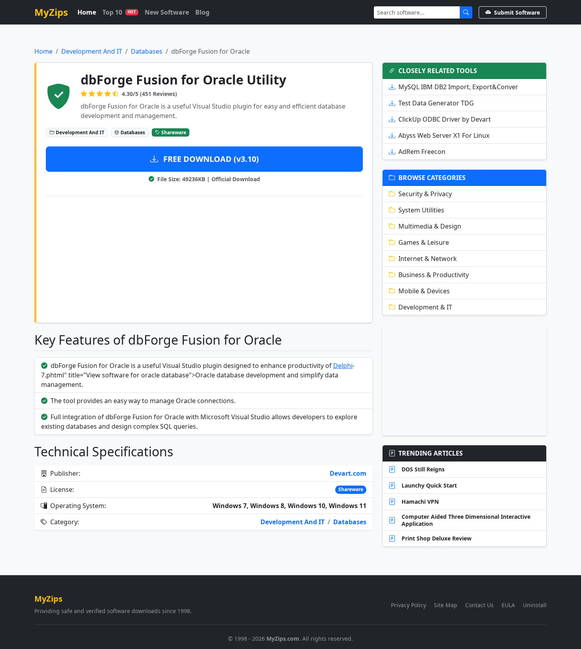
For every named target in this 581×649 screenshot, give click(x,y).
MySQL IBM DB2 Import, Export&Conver (458, 87)
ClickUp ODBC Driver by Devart (444, 119)
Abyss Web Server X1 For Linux (443, 135)
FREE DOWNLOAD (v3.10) (210, 159)
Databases (146, 51)
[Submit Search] (466, 12)
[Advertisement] (204, 258)
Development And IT (91, 51)
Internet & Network (427, 258)
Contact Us (479, 605)
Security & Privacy (425, 193)
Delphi (343, 365)
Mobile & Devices (424, 291)
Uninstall (535, 605)
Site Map (445, 605)
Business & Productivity (433, 274)
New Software (167, 12)
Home (86, 12)
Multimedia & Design (429, 226)
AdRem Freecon (421, 151)
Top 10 (119, 12)
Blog (202, 12)
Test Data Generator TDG (436, 103)
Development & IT (425, 307)
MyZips (51, 12)
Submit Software (517, 12)
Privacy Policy (408, 605)
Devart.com (348, 473)
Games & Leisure (423, 242)
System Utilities (421, 210)
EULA (508, 605)
